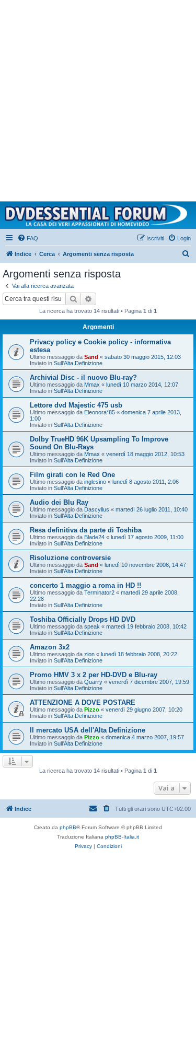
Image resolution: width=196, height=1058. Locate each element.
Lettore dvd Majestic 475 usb (76, 405)
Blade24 (94, 537)
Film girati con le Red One (72, 475)
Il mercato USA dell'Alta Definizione (87, 730)
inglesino (95, 482)
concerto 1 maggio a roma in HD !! (85, 585)
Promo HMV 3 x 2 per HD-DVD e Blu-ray (93, 675)
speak (92, 626)
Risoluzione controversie (70, 558)
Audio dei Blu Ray (59, 502)
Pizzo (91, 709)
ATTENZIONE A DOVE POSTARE (82, 702)
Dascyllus (96, 509)
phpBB (68, 827)
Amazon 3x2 (50, 647)
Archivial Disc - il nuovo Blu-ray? (83, 377)
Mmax (92, 384)
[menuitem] (27, 238)
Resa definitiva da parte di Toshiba (86, 530)
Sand (91, 357)
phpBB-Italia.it (122, 837)
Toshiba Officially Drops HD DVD (82, 619)
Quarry (93, 682)
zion (89, 654)
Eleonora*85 (99, 412)
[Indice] (98, 215)
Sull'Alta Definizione (78, 363)
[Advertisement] (98, 98)
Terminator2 (99, 592)
